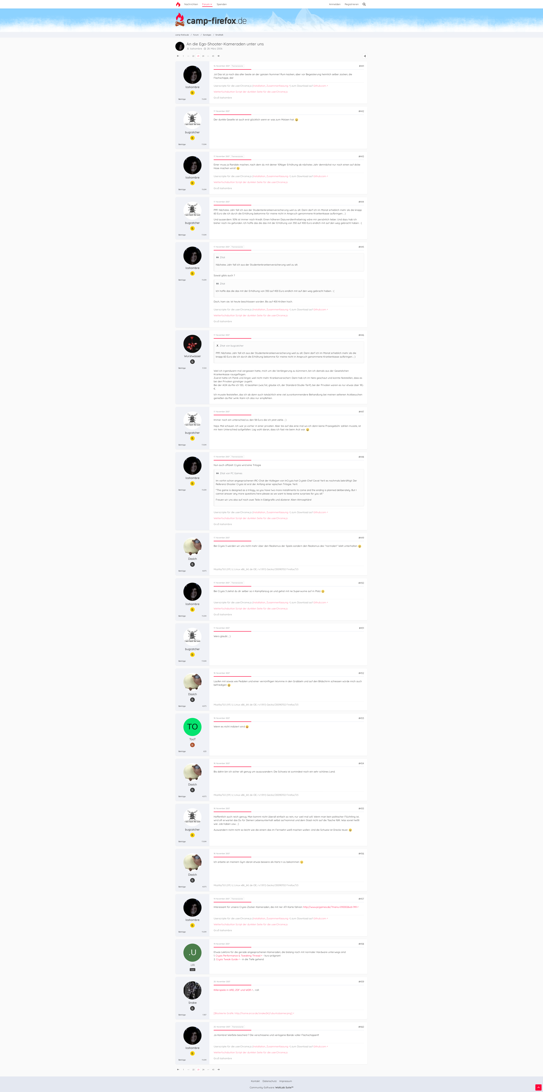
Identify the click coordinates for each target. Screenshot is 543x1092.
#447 (361, 411)
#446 (361, 335)
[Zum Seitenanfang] (538, 1087)
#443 (361, 156)
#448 (361, 456)
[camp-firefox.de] (271, 19)
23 (198, 56)
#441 (361, 65)
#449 (361, 537)
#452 (361, 673)
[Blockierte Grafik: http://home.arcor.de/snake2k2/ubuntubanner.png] (253, 1013)
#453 (361, 718)
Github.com (319, 85)
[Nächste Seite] (218, 56)
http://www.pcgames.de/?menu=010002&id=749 (330, 906)
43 (213, 56)
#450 (361, 582)
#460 (361, 1026)
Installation (259, 85)
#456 (361, 853)
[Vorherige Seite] (178, 56)
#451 (361, 627)
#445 (361, 246)
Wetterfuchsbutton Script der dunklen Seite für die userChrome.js (251, 91)
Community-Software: (271, 1087)
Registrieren (352, 4)
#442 (361, 111)
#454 (361, 763)
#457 (361, 898)
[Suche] (364, 4)
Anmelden (335, 4)
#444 (361, 201)
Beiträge (182, 99)
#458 (361, 943)
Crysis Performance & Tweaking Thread (238, 955)
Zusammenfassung (277, 85)
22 (193, 56)
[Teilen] (365, 56)
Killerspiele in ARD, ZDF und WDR (232, 989)
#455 (361, 808)
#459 (361, 981)
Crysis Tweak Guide (227, 959)
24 (203, 56)
